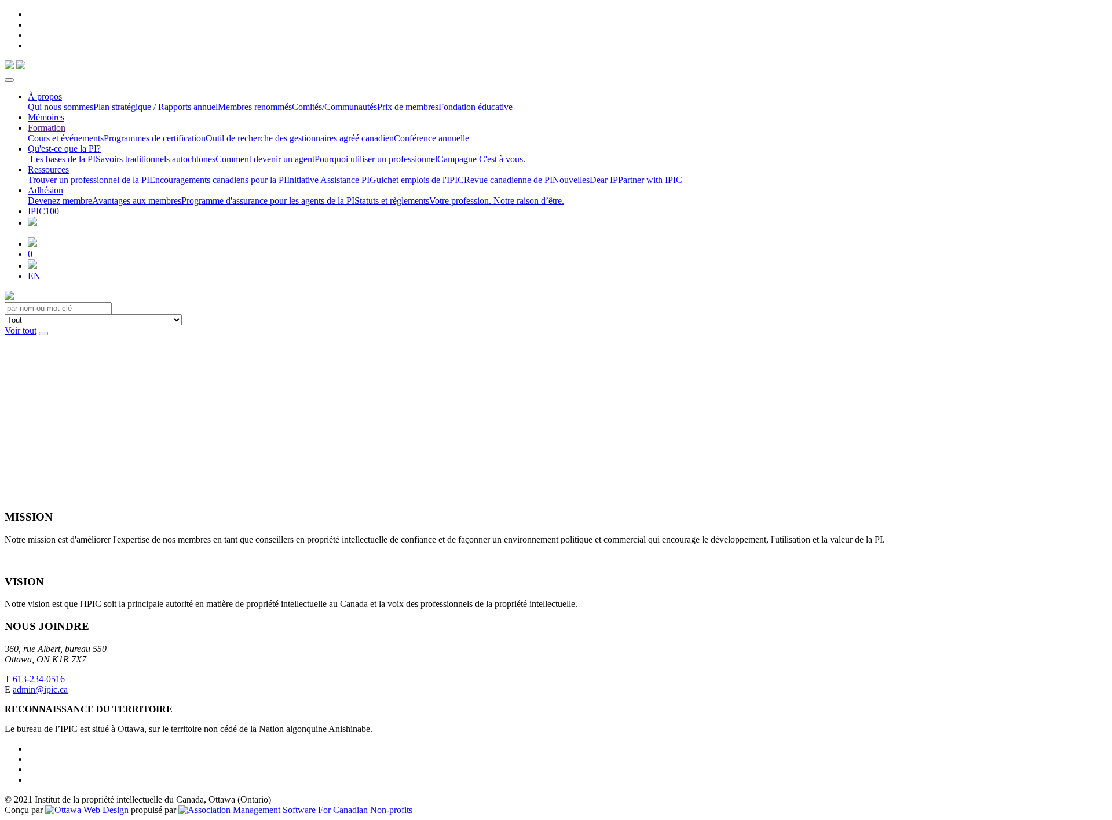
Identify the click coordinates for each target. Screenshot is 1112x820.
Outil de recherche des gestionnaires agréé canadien (300, 138)
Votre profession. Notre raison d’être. (496, 201)
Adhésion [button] (45, 190)
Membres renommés (255, 107)
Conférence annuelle (431, 138)
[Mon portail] (32, 243)
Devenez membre (60, 201)
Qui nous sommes (60, 107)
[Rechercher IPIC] (32, 265)
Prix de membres (407, 107)
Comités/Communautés (334, 107)
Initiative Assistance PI (328, 180)
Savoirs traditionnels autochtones (155, 159)
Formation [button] (46, 128)
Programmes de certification (155, 138)
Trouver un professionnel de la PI (88, 180)
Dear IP (604, 180)
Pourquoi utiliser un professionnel (375, 159)
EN (34, 276)
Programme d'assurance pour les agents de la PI (267, 201)
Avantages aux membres (136, 201)
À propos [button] (45, 96)
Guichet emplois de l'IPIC (417, 180)
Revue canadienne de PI (508, 180)
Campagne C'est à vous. (481, 159)
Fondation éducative (475, 107)
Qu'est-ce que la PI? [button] (64, 148)
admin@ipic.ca (40, 689)
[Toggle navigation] (9, 80)
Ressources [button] (48, 169)
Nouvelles (571, 180)
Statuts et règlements (391, 201)
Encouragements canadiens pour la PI (218, 180)
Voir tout (20, 330)
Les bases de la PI (62, 159)
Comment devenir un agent (264, 159)
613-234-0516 (39, 679)
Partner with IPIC (650, 180)
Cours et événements (66, 138)
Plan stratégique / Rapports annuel (155, 107)
